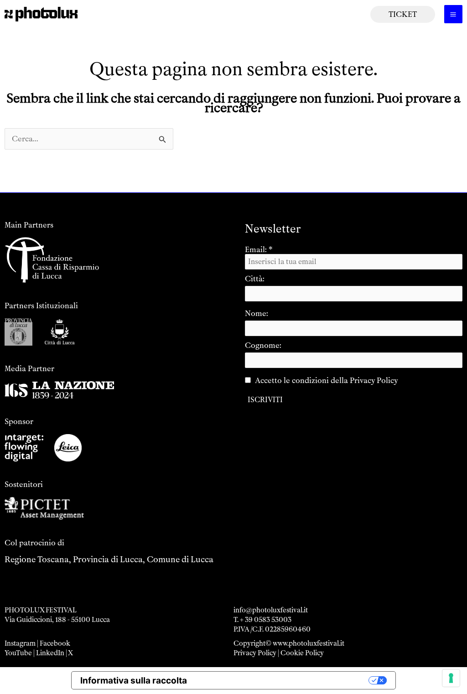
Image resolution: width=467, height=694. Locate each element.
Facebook (55, 643)
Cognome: (263, 345)
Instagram (20, 643)
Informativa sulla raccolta (133, 680)
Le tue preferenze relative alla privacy (283, 680)
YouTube (18, 653)
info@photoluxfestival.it (271, 610)
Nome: (256, 313)
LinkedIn (50, 653)
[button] (402, 14)
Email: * (259, 249)
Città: (255, 278)
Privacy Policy (255, 653)
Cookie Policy (302, 653)
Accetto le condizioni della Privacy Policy (326, 380)
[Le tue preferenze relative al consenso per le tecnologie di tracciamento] (451, 678)
